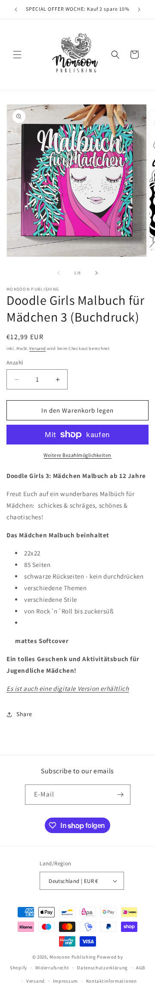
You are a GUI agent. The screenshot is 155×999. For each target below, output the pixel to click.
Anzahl (14, 362)
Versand (37, 348)
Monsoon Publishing (73, 957)
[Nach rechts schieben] (96, 273)
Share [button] (24, 714)
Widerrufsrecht (52, 968)
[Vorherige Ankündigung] (15, 9)
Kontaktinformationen (111, 981)
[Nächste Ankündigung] (139, 9)
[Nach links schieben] (58, 273)
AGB (140, 968)
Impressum (65, 981)
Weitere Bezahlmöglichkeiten (77, 455)
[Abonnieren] (120, 794)
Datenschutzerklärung (102, 968)
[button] (17, 54)
